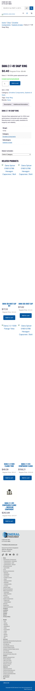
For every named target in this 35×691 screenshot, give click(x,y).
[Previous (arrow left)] (3, 345)
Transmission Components (9, 559)
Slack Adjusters (7, 593)
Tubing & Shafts (7, 584)
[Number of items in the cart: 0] (31, 13)
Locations (5, 610)
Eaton (5, 627)
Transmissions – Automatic (10, 561)
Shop (9, 22)
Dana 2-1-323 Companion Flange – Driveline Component (9, 506)
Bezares (6, 624)
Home (4, 22)
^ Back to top (6, 682)
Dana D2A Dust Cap (26, 304)
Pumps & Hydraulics (8, 589)
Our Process (6, 650)
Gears (5, 579)
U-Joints (6, 585)
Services (5, 639)
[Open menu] (23, 13)
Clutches (5, 595)
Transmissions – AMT (9, 562)
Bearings (6, 572)
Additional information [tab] (21, 104)
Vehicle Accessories (8, 606)
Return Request (7, 658)
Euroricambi (7, 629)
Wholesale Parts (7, 642)
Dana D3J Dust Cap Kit (9, 305)
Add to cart (15, 83)
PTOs (4, 569)
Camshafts (6, 592)
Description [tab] (7, 104)
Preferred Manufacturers (9, 670)
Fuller (5, 632)
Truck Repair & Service (8, 645)
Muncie (6, 636)
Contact (5, 613)
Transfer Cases (6, 587)
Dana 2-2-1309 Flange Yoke (9, 465)
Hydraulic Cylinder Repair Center (11, 649)
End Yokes (6, 575)
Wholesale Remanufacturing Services (12, 640)
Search (5, 615)
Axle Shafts (6, 567)
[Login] (27, 13)
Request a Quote (7, 663)
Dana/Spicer (7, 626)
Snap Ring (9, 97)
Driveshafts (6, 574)
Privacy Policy (6, 616)
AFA (5, 621)
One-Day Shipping (7, 652)
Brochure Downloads (8, 671)
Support (5, 655)
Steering (5, 603)
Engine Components (8, 598)
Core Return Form (7, 662)
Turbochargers (7, 602)
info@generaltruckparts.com (10, 544)
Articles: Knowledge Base (9, 673)
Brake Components (7, 590)
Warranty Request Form (9, 657)
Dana (9, 100)
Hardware (6, 582)
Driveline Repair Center (8, 647)
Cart (4, 678)
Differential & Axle (7, 566)
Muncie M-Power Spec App (9, 654)
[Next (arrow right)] (32, 345)
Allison (5, 623)
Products (5, 608)
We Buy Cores (6, 665)
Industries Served (7, 668)
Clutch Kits (6, 597)
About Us (5, 667)
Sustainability (6, 675)
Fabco (5, 631)
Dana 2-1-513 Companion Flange (26, 465)
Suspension (6, 605)
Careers (5, 611)
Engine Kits (6, 600)
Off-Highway (6, 644)
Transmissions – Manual (9, 564)
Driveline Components (16, 92)
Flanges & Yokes (8, 577)
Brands (5, 619)
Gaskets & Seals (17, 25)
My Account (6, 676)
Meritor (5, 634)
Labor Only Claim (7, 660)
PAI (4, 637)
